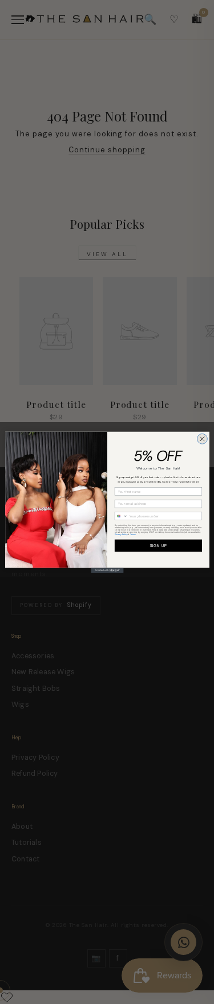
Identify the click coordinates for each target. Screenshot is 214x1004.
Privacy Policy (120, 534)
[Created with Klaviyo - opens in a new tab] (107, 570)
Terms (133, 534)
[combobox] (121, 516)
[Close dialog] (202, 439)
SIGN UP (158, 545)
